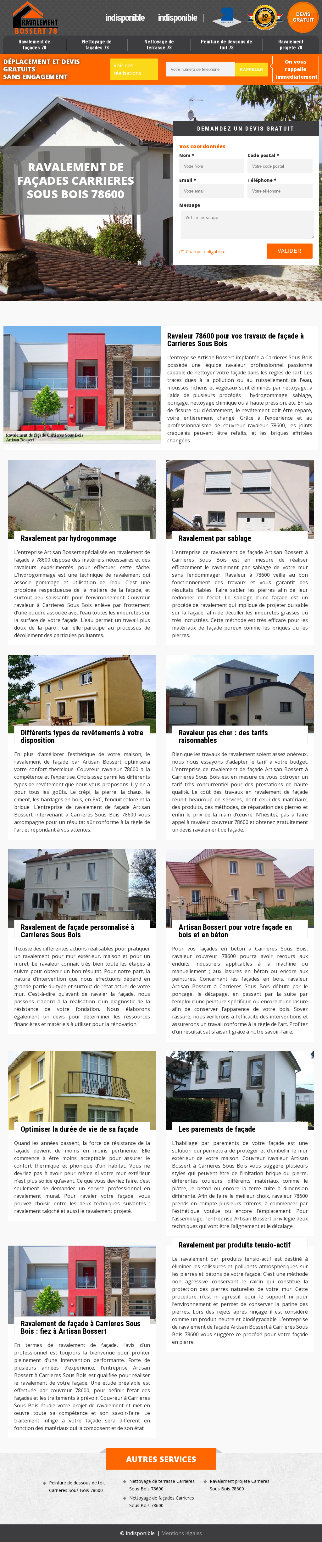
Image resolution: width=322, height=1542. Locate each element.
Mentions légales (181, 1533)
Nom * (186, 155)
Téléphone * (261, 180)
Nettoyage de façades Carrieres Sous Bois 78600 (161, 1501)
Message (189, 205)
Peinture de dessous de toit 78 (226, 45)
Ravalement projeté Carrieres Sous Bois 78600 (239, 1485)
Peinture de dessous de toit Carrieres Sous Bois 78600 (77, 1486)
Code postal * (263, 155)
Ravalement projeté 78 (290, 45)
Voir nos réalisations (127, 69)
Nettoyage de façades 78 (97, 45)
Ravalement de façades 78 (34, 45)
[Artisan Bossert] (35, 17)
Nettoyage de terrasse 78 (159, 45)
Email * (187, 180)
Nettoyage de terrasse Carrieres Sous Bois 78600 (162, 1485)
